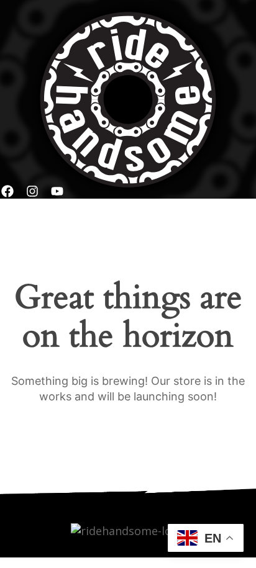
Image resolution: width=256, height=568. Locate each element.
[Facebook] (7, 191)
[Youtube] (57, 191)
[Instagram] (32, 191)
